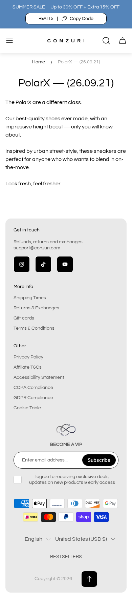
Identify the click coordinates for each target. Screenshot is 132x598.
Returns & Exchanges (36, 308)
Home (38, 62)
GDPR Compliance (33, 397)
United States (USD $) (81, 539)
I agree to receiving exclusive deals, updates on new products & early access (72, 479)
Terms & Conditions (34, 328)
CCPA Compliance (33, 387)
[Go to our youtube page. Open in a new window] (65, 264)
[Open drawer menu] (9, 40)
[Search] (106, 40)
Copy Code (81, 18)
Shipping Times (30, 297)
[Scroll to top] (89, 579)
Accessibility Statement (39, 377)
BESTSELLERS (66, 556)
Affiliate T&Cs (28, 367)
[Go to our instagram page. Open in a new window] (22, 264)
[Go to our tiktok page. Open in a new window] (43, 264)
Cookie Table (27, 408)
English (33, 539)
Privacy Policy (28, 357)
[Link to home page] (66, 430)
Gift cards (24, 318)
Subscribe (99, 460)
